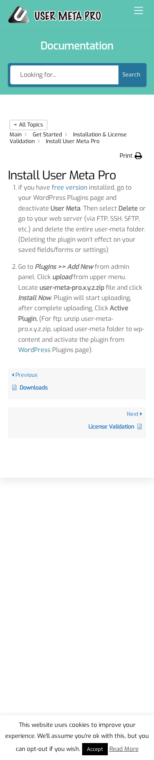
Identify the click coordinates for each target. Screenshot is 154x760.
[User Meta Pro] (55, 20)
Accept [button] (95, 749)
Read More (124, 749)
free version (69, 187)
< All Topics (28, 125)
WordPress (34, 350)
